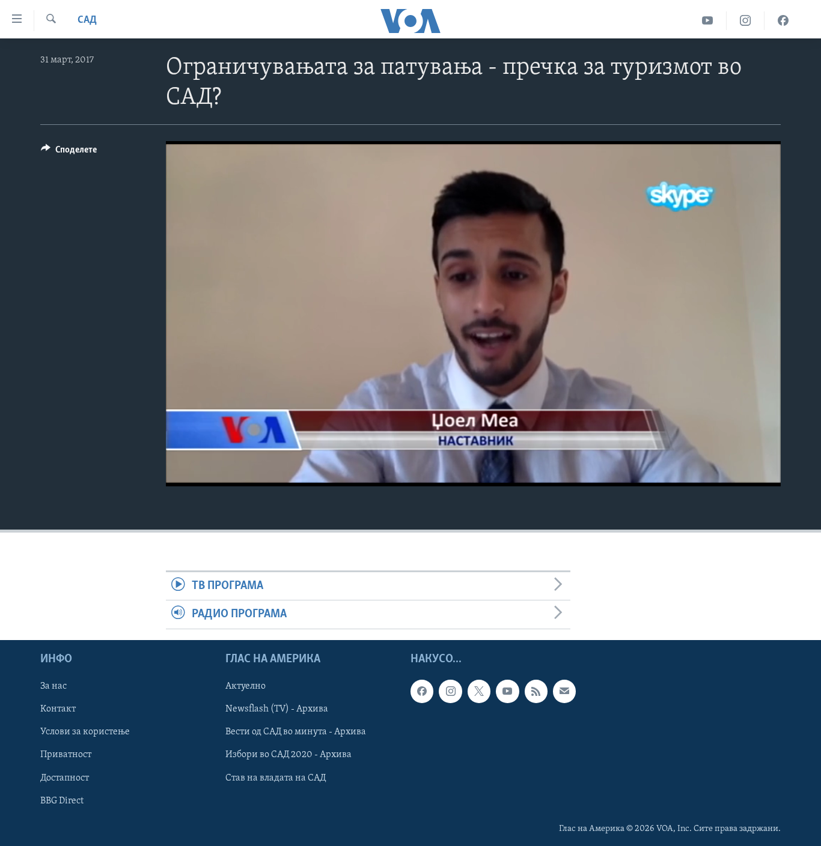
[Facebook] (783, 20)
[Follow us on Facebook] (421, 691)
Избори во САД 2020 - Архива (288, 755)
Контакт (58, 709)
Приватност (65, 755)
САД (87, 20)
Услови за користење (85, 732)
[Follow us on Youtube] (507, 691)
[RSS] (536, 691)
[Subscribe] (564, 691)
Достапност (64, 777)
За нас (53, 686)
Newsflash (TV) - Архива (276, 709)
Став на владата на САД (275, 777)
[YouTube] (708, 20)
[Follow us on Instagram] (450, 691)
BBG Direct (62, 800)
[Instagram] (746, 20)
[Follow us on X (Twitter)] (479, 691)
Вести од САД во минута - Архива (295, 732)
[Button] (69, 152)
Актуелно (245, 686)
